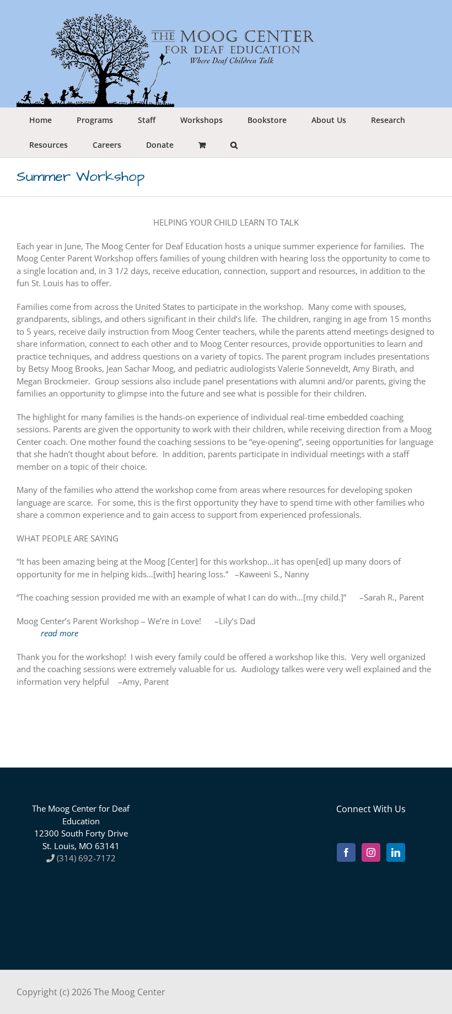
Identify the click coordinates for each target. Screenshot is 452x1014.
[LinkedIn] (395, 852)
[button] (234, 144)
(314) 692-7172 (85, 857)
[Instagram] (371, 852)
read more (59, 633)
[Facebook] (346, 852)
